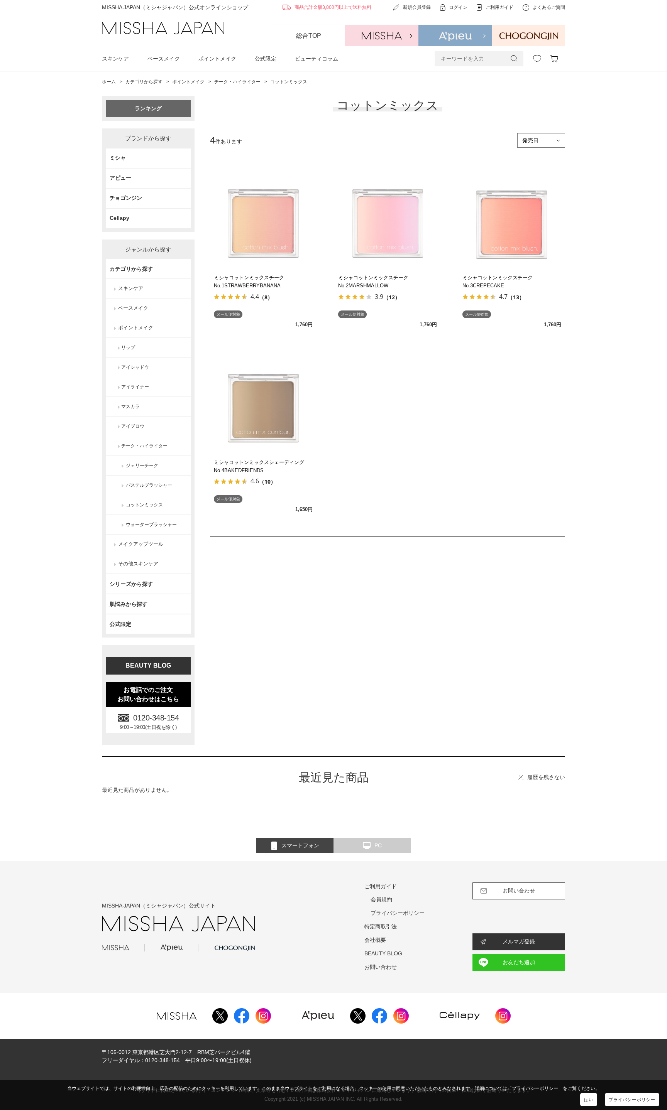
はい (588, 1099)
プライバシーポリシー (632, 1099)
